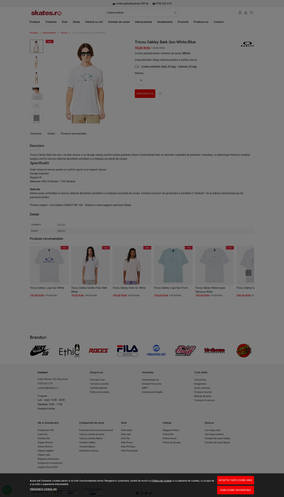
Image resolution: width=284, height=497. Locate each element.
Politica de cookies (162, 480)
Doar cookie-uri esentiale (235, 490)
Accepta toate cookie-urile (235, 480)
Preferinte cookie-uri (43, 489)
